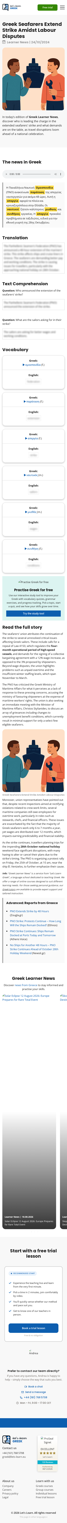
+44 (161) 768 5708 (35, 1397)
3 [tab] (37, 1232)
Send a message (35, 1392)
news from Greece (26, 985)
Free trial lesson (45, 1497)
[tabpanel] (33, 1111)
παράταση (32, 401)
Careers (7, 1489)
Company (8, 1486)
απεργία (33, 438)
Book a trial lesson (33, 1328)
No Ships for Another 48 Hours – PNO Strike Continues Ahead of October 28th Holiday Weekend (34, 949)
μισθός (32, 512)
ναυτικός (32, 475)
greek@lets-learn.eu (14, 1457)
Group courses (44, 1489)
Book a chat (35, 1386)
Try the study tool (33, 613)
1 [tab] (31, 1232)
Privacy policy (10, 1493)
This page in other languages (33, 1516)
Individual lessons (46, 1493)
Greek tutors (8, 889)
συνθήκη (32, 548)
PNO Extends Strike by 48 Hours (29, 911)
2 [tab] (34, 1232)
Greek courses (44, 1486)
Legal (5, 1497)
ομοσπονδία (33, 365)
